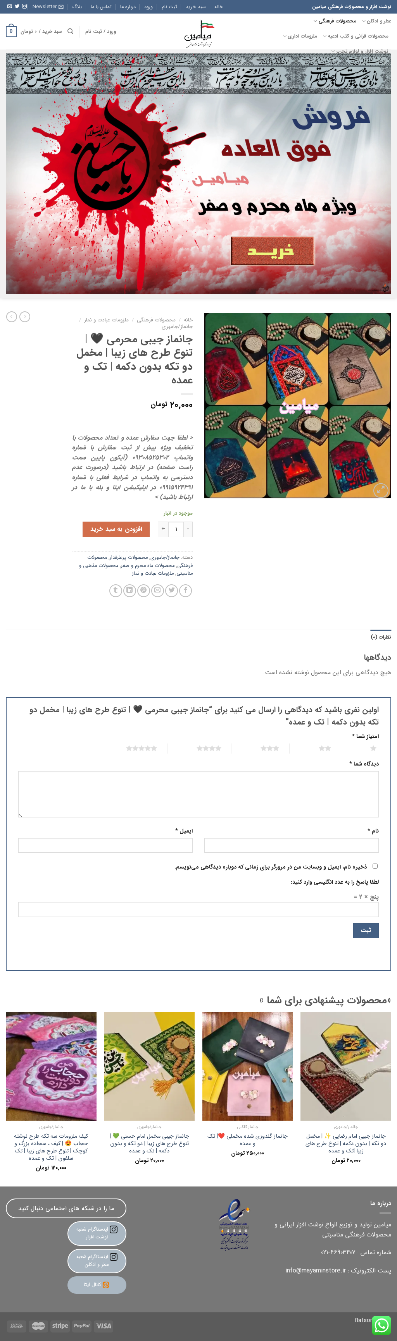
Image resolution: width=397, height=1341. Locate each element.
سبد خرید (196, 7)
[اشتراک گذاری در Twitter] (171, 590)
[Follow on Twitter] (17, 6)
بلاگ (77, 7)
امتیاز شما (365, 736)
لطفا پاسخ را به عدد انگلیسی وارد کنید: (335, 882)
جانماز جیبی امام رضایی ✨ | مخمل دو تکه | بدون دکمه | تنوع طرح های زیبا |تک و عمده (346, 1144)
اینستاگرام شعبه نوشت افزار (93, 1233)
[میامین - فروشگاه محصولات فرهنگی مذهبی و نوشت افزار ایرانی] (198, 32)
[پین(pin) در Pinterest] (143, 590)
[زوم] (380, 490)
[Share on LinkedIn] (129, 590)
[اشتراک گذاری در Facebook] (185, 590)
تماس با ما (101, 7)
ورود (148, 7)
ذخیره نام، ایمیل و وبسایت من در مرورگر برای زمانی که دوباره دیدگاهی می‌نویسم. (270, 867)
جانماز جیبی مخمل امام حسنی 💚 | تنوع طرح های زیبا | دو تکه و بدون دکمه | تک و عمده (149, 1144)
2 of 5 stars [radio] (315, 748)
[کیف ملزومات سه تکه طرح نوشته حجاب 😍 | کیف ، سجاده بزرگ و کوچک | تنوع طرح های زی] (51, 1066)
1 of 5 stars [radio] (364, 748)
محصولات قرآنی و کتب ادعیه (358, 36)
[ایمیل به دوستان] (157, 590)
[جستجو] (70, 31)
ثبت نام (169, 7)
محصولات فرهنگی (337, 21)
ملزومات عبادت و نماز (106, 320)
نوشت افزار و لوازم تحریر (362, 51)
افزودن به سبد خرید (116, 529)
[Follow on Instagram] (24, 6)
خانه (218, 7)
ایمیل (184, 831)
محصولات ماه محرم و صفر (147, 566)
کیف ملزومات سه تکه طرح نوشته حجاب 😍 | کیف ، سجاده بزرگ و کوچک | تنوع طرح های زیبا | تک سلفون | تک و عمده (51, 1147)
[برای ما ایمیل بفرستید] (9, 6)
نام (373, 831)
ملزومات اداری (302, 36)
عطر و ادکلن (379, 21)
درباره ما (128, 7)
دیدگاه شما (364, 764)
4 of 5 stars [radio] (199, 748)
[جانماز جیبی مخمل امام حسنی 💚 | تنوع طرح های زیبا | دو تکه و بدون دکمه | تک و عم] (149, 1066)
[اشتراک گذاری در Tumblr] (115, 590)
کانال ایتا (92, 1285)
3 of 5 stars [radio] (260, 748)
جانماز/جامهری (177, 327)
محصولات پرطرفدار (129, 557)
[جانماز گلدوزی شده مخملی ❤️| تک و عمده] (247, 1066)
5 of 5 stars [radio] (132, 748)
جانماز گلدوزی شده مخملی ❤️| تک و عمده (247, 1140)
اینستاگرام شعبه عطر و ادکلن (93, 1261)
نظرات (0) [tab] (381, 637)
